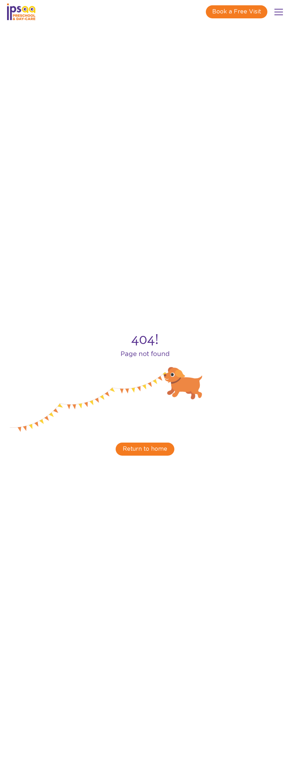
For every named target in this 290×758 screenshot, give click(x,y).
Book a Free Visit (236, 11)
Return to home (145, 449)
